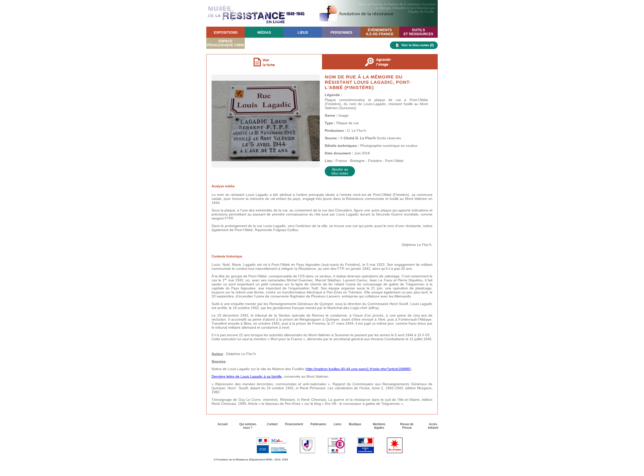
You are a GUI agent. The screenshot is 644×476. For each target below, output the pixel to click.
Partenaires (318, 424)
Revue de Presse (407, 425)
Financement (294, 424)
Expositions (225, 32)
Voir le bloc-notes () (417, 45)
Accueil (223, 424)
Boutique (355, 424)
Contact (272, 424)
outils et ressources (418, 32)
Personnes (341, 32)
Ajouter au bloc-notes (340, 171)
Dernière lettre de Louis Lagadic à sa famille (247, 376)
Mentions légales (379, 425)
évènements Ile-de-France (379, 32)
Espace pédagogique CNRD (225, 43)
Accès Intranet (433, 425)
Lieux (303, 32)
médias (264, 32)
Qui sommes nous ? (247, 425)
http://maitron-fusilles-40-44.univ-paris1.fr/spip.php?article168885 (358, 369)
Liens (337, 424)
